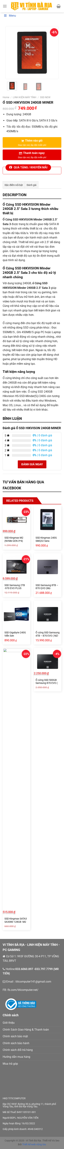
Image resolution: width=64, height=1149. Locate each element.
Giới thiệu (9, 1022)
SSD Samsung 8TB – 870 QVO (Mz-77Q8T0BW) (47, 588)
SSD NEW (45, 97)
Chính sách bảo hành (16, 1043)
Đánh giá (31, 185)
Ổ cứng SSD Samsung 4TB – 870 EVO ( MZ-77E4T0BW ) (48, 635)
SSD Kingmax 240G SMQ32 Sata (46, 539)
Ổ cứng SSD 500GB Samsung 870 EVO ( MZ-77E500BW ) (47, 683)
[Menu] (5, 6)
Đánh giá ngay (32, 464)
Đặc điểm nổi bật (14, 185)
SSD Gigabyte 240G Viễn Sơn (15, 634)
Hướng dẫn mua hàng (16, 1056)
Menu (12, 15)
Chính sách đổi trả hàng (18, 1050)
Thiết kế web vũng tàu (34, 1144)
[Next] (53, 52)
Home (6, 97)
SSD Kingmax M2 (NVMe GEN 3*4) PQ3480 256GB (13, 540)
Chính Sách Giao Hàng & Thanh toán (26, 1029)
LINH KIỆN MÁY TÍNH (24, 97)
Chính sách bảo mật (15, 1036)
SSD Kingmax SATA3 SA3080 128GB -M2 (15, 920)
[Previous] (11, 52)
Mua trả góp (10, 1063)
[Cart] (59, 6)
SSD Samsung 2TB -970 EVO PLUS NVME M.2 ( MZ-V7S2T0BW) (14, 590)
